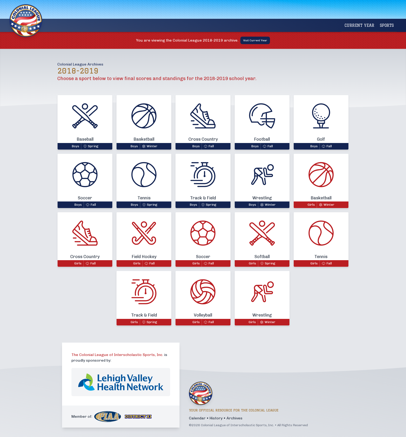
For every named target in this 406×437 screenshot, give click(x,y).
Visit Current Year (255, 40)
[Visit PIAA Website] (107, 416)
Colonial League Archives (80, 64)
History (216, 418)
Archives (234, 418)
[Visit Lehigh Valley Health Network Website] (120, 382)
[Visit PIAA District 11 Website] (138, 417)
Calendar (197, 418)
